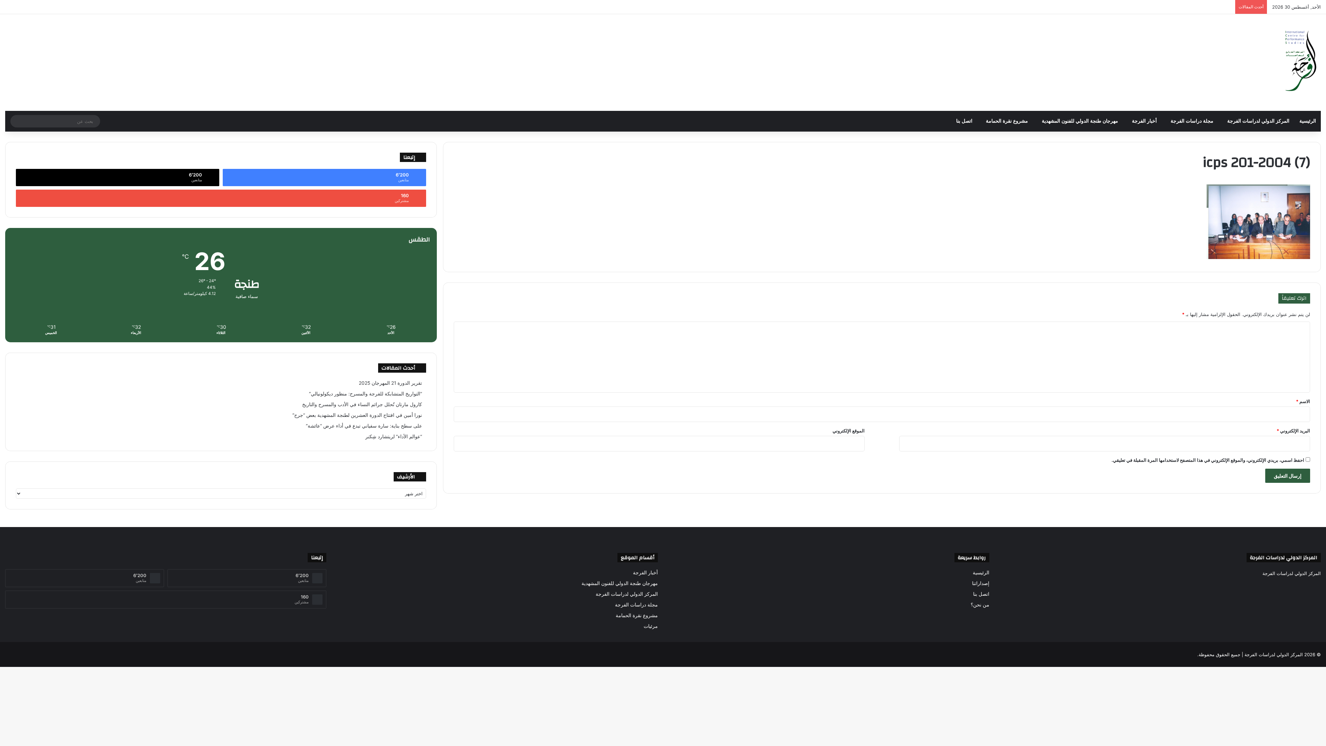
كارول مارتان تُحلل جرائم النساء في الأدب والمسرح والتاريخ (362, 404)
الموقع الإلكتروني (849, 430)
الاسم (1303, 401)
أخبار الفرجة (1144, 121)
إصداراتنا (980, 583)
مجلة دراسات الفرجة (1192, 121)
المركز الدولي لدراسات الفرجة (1258, 121)
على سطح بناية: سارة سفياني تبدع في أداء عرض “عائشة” (364, 426)
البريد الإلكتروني (1293, 430)
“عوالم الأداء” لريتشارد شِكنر (393, 436)
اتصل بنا (964, 121)
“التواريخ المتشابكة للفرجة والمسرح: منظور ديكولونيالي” (365, 393)
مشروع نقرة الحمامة (1007, 121)
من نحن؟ (980, 605)
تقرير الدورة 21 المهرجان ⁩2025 (390, 383)
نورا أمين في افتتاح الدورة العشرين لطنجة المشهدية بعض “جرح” (357, 415)
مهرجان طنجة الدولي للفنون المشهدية (1080, 121)
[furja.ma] (1301, 62)
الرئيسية (1307, 121)
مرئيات (651, 626)
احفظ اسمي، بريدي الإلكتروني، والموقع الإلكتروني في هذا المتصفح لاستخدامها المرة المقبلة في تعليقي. (1208, 460)
